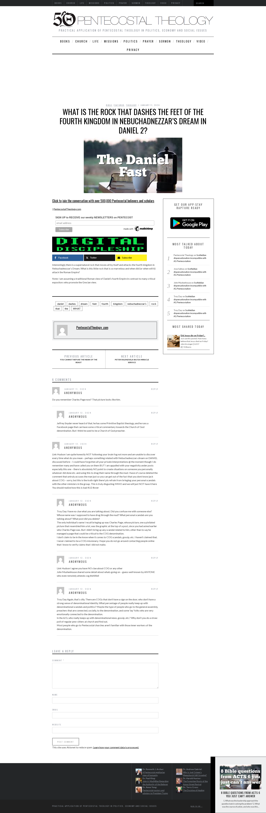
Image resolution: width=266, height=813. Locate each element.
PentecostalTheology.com (67, 209)
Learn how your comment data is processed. (116, 747)
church (81, 41)
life (96, 41)
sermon (165, 41)
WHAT (77, 308)
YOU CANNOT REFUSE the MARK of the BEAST (78, 359)
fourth (105, 303)
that (57, 308)
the (66, 308)
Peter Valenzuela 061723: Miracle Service (132, 359)
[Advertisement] (133, 77)
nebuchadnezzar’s (136, 303)
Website (56, 724)
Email (55, 709)
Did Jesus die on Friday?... (193, 335)
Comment (58, 660)
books (65, 41)
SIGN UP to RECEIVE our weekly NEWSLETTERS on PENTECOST (94, 217)
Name (55, 694)
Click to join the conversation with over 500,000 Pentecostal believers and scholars (103, 200)
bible (109, 105)
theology (184, 41)
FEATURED (119, 105)
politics (131, 41)
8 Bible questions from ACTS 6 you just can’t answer (240, 794)
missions (111, 41)
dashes (72, 303)
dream (84, 303)
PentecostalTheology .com (92, 327)
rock (153, 303)
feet (94, 303)
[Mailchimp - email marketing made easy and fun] (138, 231)
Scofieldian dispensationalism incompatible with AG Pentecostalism (190, 258)
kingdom (118, 303)
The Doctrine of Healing (193, 790)
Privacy (133, 50)
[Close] (213, 761)
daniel (60, 303)
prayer (148, 41)
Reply (154, 389)
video (201, 41)
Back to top (196, 806)
